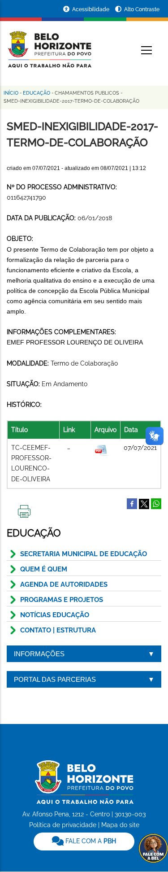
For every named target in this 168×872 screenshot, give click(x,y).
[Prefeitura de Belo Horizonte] (49, 44)
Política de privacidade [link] (62, 824)
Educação (36, 93)
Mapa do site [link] (120, 824)
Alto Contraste (141, 9)
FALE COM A (90, 841)
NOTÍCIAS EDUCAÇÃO (54, 615)
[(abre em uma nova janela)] (144, 503)
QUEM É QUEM (43, 569)
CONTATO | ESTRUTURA (58, 630)
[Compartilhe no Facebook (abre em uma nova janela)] (132, 503)
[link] (84, 841)
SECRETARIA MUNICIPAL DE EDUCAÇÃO (83, 554)
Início (11, 93)
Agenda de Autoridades (64, 584)
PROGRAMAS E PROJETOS (61, 600)
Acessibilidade (91, 9)
